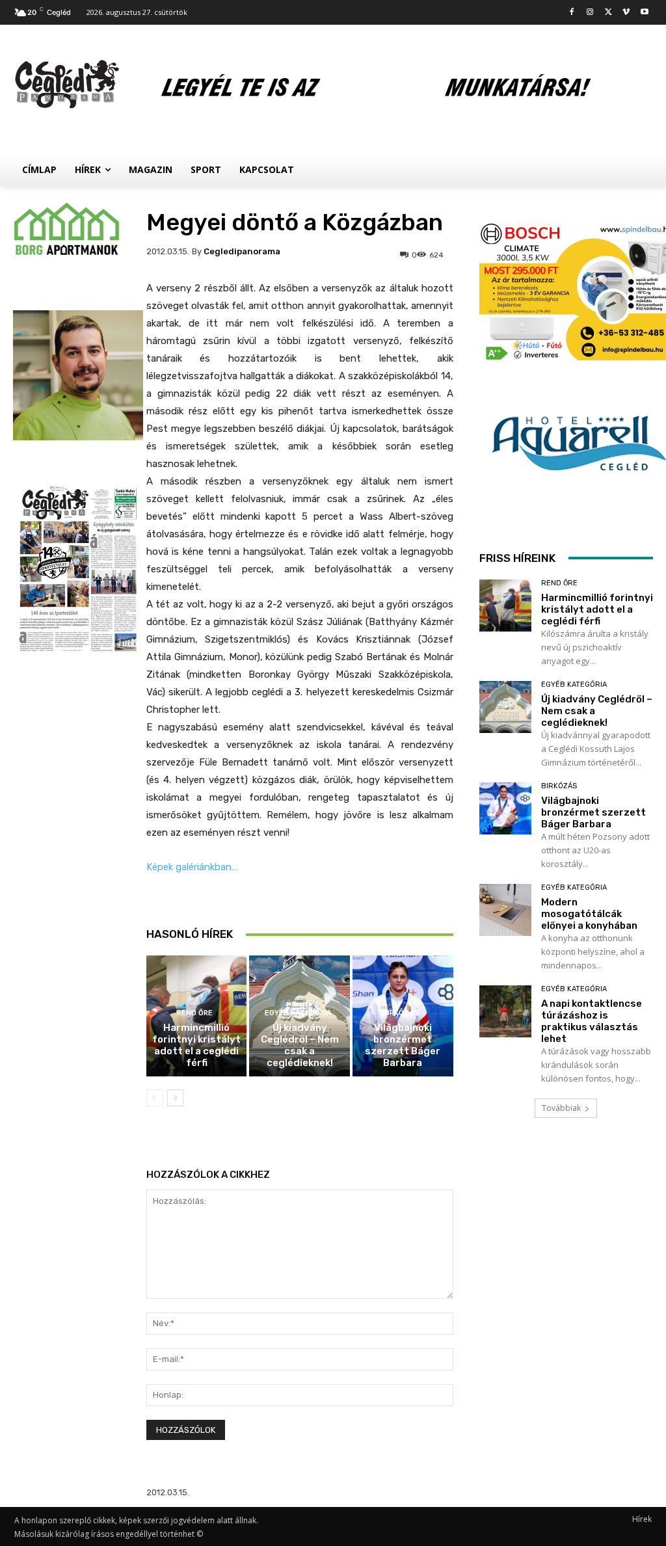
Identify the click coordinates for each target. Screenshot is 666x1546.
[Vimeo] (626, 12)
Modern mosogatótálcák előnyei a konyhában (589, 913)
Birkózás (401, 1013)
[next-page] (175, 1097)
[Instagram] (590, 12)
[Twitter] (608, 12)
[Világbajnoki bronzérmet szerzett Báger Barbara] (505, 808)
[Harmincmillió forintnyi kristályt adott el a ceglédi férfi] (505, 606)
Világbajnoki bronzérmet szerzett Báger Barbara (402, 1045)
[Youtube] (644, 12)
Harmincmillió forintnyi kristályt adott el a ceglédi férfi (196, 1045)
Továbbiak (561, 1107)
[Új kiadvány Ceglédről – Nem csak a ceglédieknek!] (505, 707)
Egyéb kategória (298, 1013)
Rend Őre (195, 1013)
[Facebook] (572, 12)
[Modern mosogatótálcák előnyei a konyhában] (505, 910)
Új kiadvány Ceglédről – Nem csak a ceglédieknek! (300, 1045)
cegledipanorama (242, 251)
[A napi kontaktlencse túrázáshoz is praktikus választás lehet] (505, 1011)
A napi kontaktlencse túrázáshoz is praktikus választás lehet (591, 1021)
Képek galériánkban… (191, 867)
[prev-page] (154, 1097)
